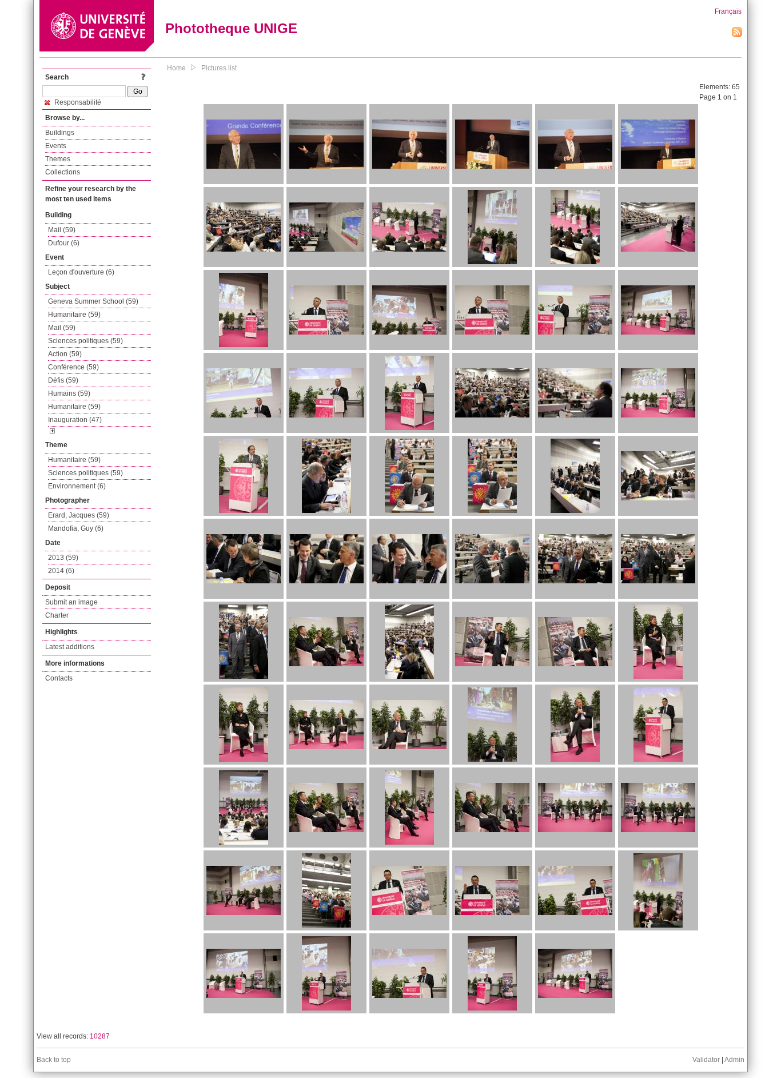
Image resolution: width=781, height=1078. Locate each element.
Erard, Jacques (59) (78, 515)
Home (176, 68)
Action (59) (65, 354)
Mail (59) (61, 230)
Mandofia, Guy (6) (75, 528)
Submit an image (71, 602)
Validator (706, 1060)
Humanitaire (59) (74, 315)
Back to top (54, 1060)
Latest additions (69, 647)
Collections (62, 172)
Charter (57, 615)
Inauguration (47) (75, 420)
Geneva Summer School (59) (93, 301)
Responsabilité (77, 102)
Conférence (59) (73, 367)
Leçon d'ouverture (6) (81, 272)
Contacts (59, 678)
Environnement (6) (77, 486)
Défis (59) (63, 380)
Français (728, 11)
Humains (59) (69, 393)
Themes (57, 159)
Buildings (59, 133)
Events (55, 146)
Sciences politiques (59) (85, 341)
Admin (734, 1060)
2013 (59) (63, 558)
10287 (100, 1036)
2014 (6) (61, 571)
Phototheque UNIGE (231, 28)
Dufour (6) (63, 243)
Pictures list (219, 68)
